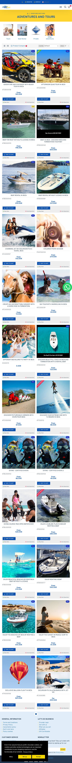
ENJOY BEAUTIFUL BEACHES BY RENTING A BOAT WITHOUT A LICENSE (18, 580)
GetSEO (50, 758)
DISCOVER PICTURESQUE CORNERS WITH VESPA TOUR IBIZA (18, 416)
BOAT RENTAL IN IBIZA (19, 195)
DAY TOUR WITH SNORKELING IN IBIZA (53, 304)
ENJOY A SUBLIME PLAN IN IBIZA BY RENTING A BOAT (53, 525)
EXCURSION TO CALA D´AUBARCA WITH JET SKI (53, 691)
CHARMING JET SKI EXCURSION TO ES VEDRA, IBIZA (18, 250)
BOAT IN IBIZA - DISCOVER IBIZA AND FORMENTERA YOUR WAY (53, 141)
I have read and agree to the (52, 752)
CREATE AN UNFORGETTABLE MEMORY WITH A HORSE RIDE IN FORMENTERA (19, 305)
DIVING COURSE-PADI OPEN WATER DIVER (19, 524)
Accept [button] (38, 756)
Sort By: (41, 46)
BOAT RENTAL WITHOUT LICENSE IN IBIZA (53, 195)
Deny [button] (11, 756)
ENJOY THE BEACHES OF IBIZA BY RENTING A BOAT (19, 636)
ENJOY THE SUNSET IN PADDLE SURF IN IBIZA (53, 636)
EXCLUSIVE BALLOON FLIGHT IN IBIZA (18, 690)
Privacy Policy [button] (28, 752)
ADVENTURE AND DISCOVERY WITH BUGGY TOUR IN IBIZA (18, 86)
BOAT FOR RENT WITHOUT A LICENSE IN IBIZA (19, 140)
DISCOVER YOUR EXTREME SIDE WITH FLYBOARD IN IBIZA (53, 416)
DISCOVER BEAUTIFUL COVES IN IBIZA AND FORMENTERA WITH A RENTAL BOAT (53, 361)
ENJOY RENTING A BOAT (53, 579)
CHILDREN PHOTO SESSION (53, 249)
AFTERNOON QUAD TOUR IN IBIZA (53, 85)
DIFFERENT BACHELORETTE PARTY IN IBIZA (18, 360)
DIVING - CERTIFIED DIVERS (18, 471)
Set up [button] (25, 756)
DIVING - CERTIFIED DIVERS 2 (53, 471)
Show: (62, 46)
